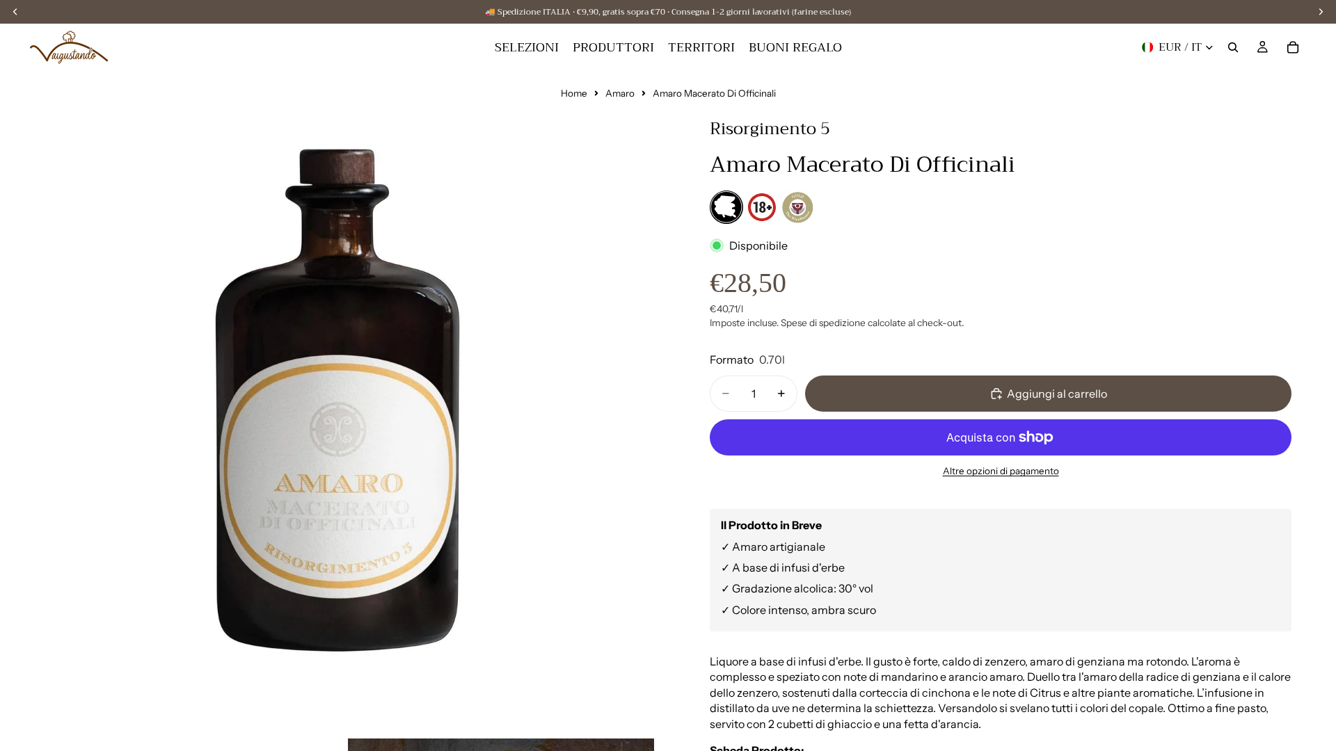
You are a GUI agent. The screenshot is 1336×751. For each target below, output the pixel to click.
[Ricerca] (1233, 47)
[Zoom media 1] (341, 412)
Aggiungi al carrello (1057, 394)
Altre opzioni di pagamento (1001, 470)
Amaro (620, 93)
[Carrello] (1293, 47)
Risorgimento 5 (770, 128)
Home (574, 93)
